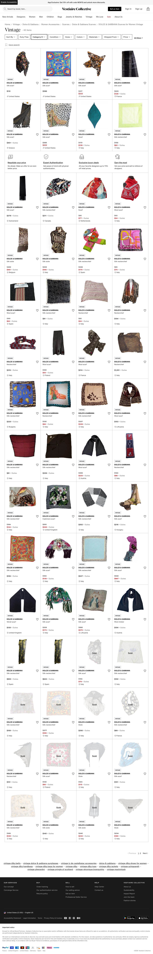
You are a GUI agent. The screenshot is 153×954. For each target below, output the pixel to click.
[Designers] (27, 17)
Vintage (89, 16)
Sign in (128, 9)
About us (127, 886)
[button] (148, 9)
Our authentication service (46, 890)
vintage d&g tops (88, 866)
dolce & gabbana (107, 863)
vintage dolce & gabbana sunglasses (40, 863)
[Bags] (64, 17)
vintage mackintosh (116, 869)
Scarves (65, 24)
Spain (39, 951)
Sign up (138, 9)
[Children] (56, 17)
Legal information (29, 918)
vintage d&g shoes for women (132, 863)
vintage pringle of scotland (60, 869)
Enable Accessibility (9, 2)
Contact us (99, 890)
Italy (44, 951)
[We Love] (105, 17)
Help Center (99, 886)
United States (24, 951)
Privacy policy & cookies (53, 918)
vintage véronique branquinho (90, 869)
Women (32, 16)
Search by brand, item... (16, 9)
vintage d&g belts (12, 863)
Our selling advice (73, 890)
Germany (33, 951)
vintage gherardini (36, 869)
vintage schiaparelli (130, 866)
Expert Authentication (53, 162)
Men (41, 16)
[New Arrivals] (15, 17)
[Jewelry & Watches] (84, 17)
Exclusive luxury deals (89, 162)
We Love (99, 16)
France (4, 951)
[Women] (37, 17)
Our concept (9, 886)
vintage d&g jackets (108, 866)
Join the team (129, 897)
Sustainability (129, 890)
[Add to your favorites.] (37, 83)
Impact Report (129, 893)
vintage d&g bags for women (49, 866)
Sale (109, 16)
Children (50, 16)
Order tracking (42, 886)
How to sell (70, 886)
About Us (118, 16)
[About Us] (124, 17)
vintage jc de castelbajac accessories (78, 863)
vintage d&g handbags (22, 866)
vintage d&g (71, 866)
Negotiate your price (17, 162)
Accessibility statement (12, 918)
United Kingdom (13, 951)
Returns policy (42, 893)
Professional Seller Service (76, 897)
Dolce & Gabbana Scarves (84, 24)
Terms (40, 918)
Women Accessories (50, 24)
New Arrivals (7, 16)
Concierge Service (11, 890)
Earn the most (121, 162)
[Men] (45, 17)
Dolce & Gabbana (30, 24)
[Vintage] (94, 17)
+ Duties (122, 93)
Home (7, 24)
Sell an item (114, 9)
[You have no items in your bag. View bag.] (148, 9)
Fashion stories (130, 900)
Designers (21, 16)
